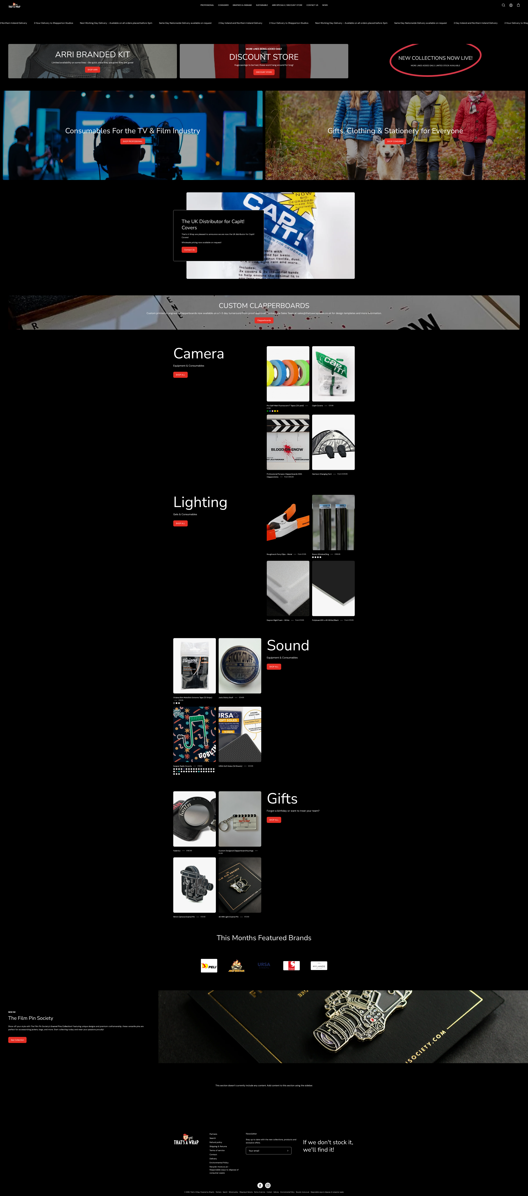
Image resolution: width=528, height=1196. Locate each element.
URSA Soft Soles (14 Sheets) (230, 766)
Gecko (174, 771)
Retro (179, 769)
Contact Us (189, 250)
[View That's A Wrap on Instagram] (268, 1185)
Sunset (196, 769)
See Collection (17, 1040)
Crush (191, 769)
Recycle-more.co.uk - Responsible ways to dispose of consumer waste (224, 1170)
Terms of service (217, 1150)
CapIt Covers (317, 405)
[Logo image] (209, 966)
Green (267, 411)
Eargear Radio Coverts (182, 766)
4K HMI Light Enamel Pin (229, 917)
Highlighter (176, 774)
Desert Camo (209, 769)
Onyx (176, 771)
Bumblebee (186, 769)
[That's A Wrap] (25, 5)
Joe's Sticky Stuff (226, 697)
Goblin (179, 774)
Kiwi (204, 769)
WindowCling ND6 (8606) (315, 557)
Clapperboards (264, 320)
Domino (211, 771)
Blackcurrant (204, 771)
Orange (277, 411)
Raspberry (184, 771)
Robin (194, 769)
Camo (176, 769)
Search (213, 1138)
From (289, 477)
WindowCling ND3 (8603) (313, 557)
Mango (191, 771)
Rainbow (194, 771)
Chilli (189, 771)
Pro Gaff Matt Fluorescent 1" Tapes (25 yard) (285, 405)
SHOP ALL (180, 375)
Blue (270, 411)
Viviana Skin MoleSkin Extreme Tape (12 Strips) (192, 697)
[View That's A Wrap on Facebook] (260, 1185)
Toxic (201, 771)
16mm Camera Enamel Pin (184, 917)
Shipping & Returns (218, 1146)
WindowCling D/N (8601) (320, 557)
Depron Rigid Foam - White (278, 620)
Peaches (174, 774)
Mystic (199, 769)
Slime (181, 769)
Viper (181, 771)
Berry (186, 771)
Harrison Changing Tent (322, 474)
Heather (214, 769)
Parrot (201, 769)
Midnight (184, 769)
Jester (174, 769)
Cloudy (189, 769)
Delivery (213, 1158)
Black (174, 703)
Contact (213, 1154)
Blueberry (214, 771)
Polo (206, 769)
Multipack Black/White (179, 703)
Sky (199, 771)
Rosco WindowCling (320, 554)
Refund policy (216, 1142)
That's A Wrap (195, 1192)
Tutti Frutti (209, 771)
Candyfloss (196, 771)
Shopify (211, 1192)
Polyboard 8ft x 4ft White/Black (325, 620)
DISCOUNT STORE (264, 72)
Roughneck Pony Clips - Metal (279, 554)
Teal (179, 771)
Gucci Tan (211, 769)
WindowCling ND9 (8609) (318, 557)
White (176, 703)
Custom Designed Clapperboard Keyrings (236, 851)
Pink (272, 411)
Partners (213, 1134)
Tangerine (206, 771)
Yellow (275, 411)
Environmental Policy (219, 1162)
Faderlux (177, 851)
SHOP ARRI (92, 69)
